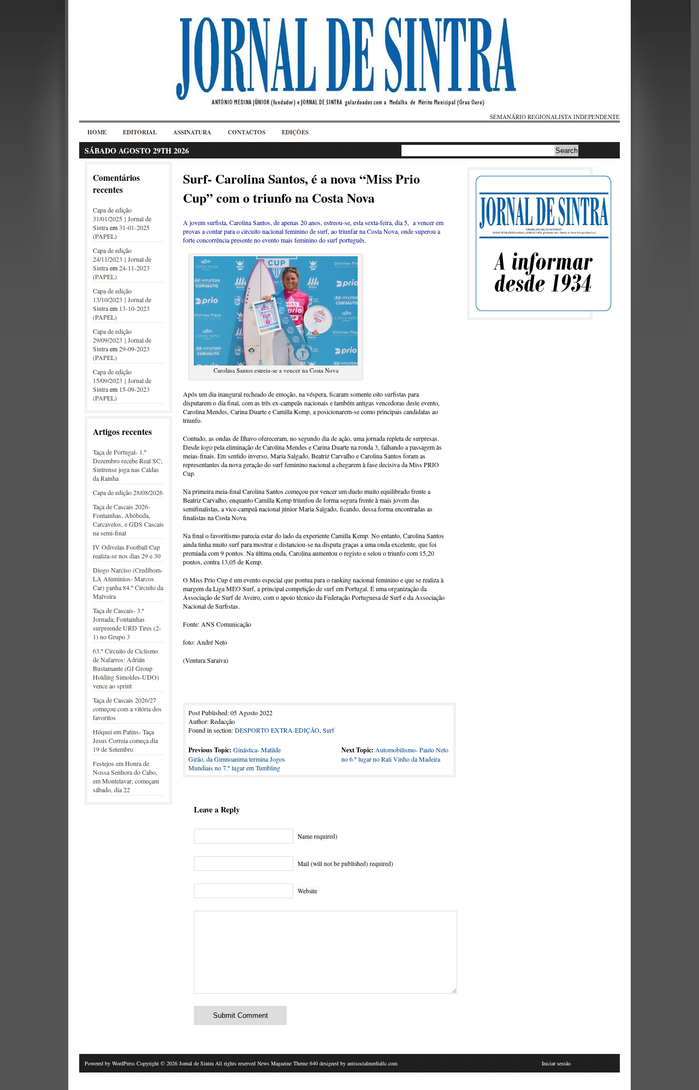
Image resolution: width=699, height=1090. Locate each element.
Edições (295, 132)
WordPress (123, 1063)
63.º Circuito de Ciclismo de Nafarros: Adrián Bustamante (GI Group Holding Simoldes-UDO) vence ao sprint (126, 668)
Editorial (140, 132)
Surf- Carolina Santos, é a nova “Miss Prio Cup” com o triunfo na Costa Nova (301, 188)
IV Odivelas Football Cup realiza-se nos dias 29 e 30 (127, 551)
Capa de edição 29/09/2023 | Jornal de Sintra (122, 340)
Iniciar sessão (556, 1063)
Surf (328, 730)
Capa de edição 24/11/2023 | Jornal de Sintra (122, 259)
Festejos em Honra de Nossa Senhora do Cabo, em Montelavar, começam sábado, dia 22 (126, 776)
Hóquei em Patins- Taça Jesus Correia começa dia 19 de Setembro (125, 740)
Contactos (246, 132)
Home (96, 132)
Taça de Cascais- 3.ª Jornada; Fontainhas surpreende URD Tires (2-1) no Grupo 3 (127, 623)
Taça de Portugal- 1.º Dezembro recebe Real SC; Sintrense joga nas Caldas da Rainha (127, 464)
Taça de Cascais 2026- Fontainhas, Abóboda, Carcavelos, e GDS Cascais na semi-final (128, 519)
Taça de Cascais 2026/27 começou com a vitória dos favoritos (127, 709)
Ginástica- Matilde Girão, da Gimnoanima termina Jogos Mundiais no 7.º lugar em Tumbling (236, 758)
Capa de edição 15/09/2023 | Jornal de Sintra (122, 380)
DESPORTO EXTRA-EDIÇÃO (277, 730)
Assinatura (192, 132)
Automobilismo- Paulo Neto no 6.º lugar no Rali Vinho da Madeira (394, 754)
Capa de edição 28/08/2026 (128, 492)
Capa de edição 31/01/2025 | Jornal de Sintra (122, 218)
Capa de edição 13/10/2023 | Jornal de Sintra (122, 299)
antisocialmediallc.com (372, 1063)
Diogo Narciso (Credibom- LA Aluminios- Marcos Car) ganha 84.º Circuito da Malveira (128, 582)
